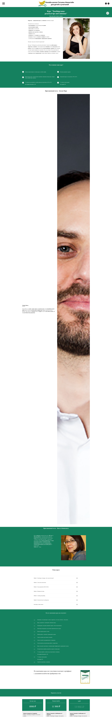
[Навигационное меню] (3, 3)
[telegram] (108, 4)
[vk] (106, 4)
